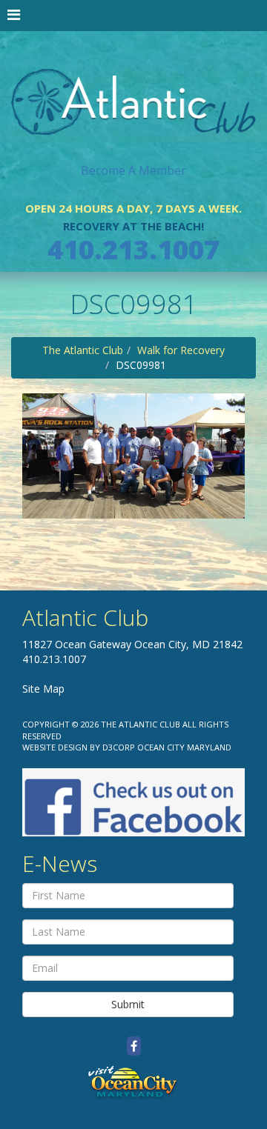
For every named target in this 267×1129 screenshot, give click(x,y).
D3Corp (118, 747)
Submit (128, 1004)
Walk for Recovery (181, 350)
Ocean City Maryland (184, 747)
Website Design (55, 747)
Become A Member (133, 170)
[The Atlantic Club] (133, 89)
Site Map (43, 689)
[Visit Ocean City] (133, 1082)
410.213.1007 (133, 249)
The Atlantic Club (82, 350)
